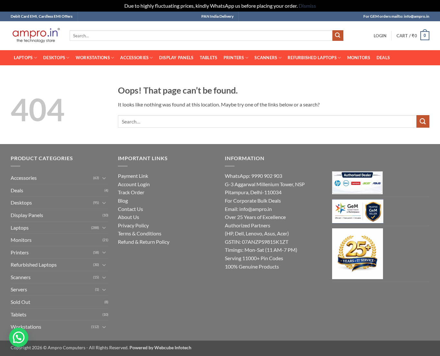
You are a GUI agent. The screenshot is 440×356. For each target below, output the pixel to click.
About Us (128, 217)
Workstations (93, 57)
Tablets (208, 57)
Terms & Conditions (139, 233)
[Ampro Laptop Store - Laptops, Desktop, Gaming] (35, 35)
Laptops (23, 57)
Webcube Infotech (172, 347)
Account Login (134, 184)
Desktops (54, 57)
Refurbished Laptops (312, 57)
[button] (380, 35)
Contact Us (130, 209)
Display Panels (176, 57)
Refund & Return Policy (143, 242)
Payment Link (133, 176)
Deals (383, 57)
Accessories (134, 57)
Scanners (265, 57)
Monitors (358, 57)
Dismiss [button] (307, 6)
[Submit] (337, 35)
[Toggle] (104, 178)
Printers (234, 57)
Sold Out (20, 302)
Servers (19, 289)
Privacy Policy (133, 225)
